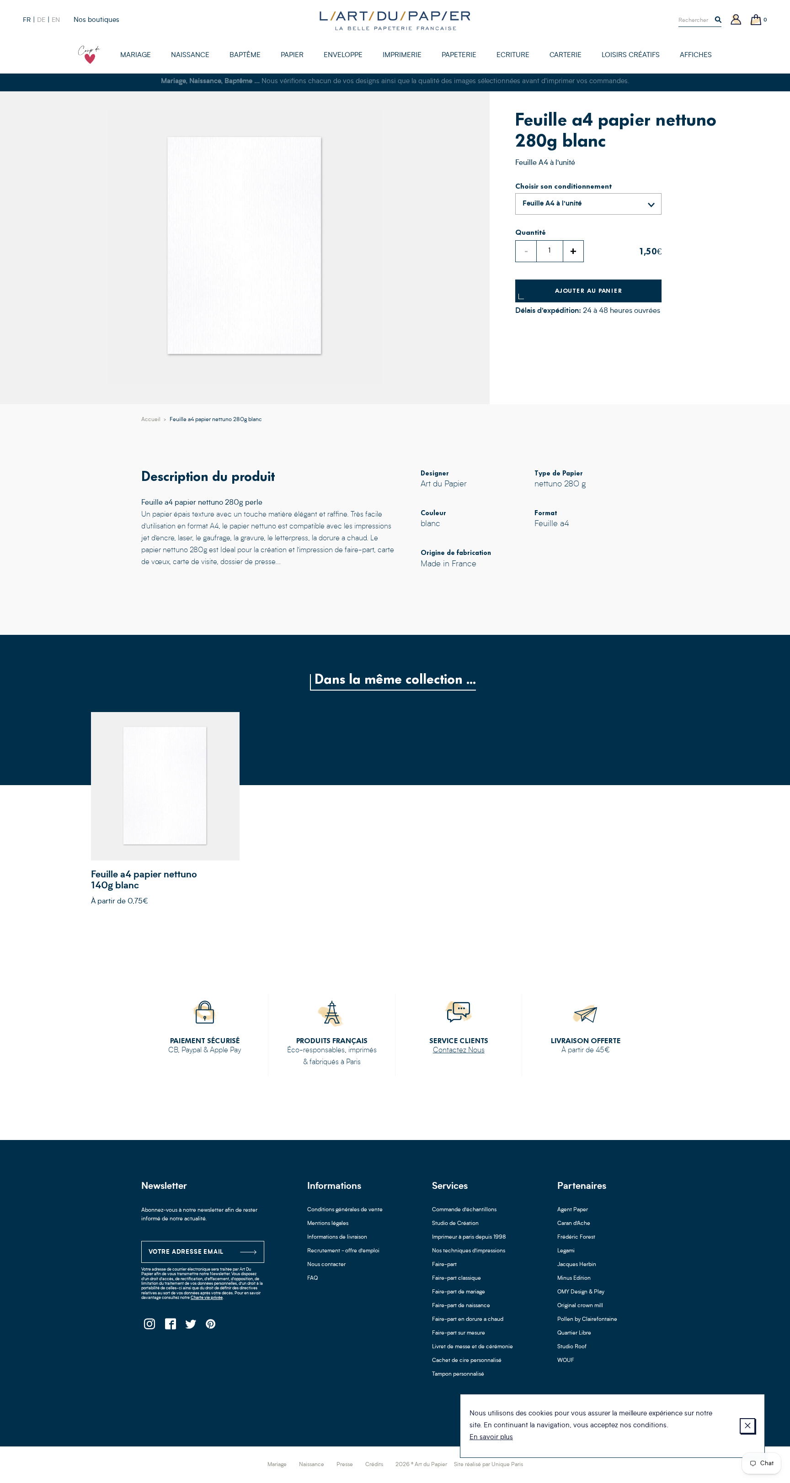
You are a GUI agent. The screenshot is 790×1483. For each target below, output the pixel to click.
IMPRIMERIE (402, 55)
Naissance (311, 1464)
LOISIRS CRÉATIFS (631, 55)
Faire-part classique (456, 1278)
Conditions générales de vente (345, 1210)
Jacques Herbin (576, 1264)
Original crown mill (580, 1306)
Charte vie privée (207, 1298)
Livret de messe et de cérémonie (472, 1347)
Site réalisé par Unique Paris (488, 1464)
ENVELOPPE (343, 55)
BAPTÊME (245, 55)
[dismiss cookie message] (747, 1426)
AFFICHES (696, 55)
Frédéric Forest (576, 1237)
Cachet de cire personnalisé (467, 1360)
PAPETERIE (459, 55)
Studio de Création (455, 1223)
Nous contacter (326, 1264)
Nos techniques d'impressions (468, 1251)
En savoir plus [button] (491, 1437)
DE (41, 20)
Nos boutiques (96, 20)
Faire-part (444, 1264)
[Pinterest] (211, 1327)
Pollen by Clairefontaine (587, 1319)
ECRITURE (512, 55)
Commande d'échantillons (464, 1210)
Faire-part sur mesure (458, 1333)
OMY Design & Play (580, 1292)
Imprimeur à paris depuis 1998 (469, 1237)
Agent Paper (572, 1210)
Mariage (277, 1464)
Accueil (150, 419)
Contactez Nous (459, 1050)
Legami (566, 1251)
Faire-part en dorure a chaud (467, 1319)
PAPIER (292, 55)
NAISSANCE (190, 55)
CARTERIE (566, 55)
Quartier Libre (574, 1333)
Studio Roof (572, 1347)
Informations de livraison (337, 1237)
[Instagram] (149, 1327)
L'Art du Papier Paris (395, 20)
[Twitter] (190, 1327)
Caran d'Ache (573, 1223)
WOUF (565, 1360)
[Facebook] (170, 1327)
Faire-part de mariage (458, 1292)
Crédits (374, 1464)
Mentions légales (327, 1223)
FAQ (312, 1278)
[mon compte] (736, 20)
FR (27, 20)
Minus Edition (574, 1278)
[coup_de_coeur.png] (89, 55)
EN (56, 20)
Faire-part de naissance (461, 1306)
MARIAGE (135, 55)
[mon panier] (756, 20)
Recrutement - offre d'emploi (343, 1251)
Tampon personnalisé (458, 1374)
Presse (344, 1464)
